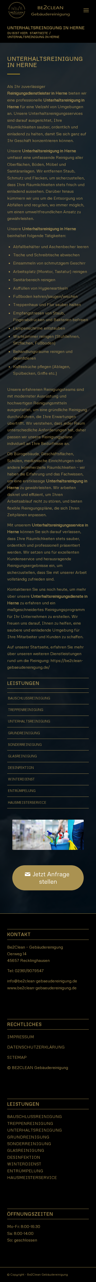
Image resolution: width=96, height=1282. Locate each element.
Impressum (20, 1036)
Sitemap (17, 1057)
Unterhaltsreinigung (29, 721)
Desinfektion (21, 768)
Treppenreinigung (25, 710)
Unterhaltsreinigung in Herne (45, 27)
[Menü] (86, 10)
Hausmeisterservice (27, 802)
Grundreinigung (24, 733)
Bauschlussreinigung (29, 698)
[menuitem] (86, 10)
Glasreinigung (22, 756)
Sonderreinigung (25, 744)
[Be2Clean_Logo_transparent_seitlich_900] (39, 10)
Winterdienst (21, 779)
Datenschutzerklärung (36, 1047)
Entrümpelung (22, 791)
